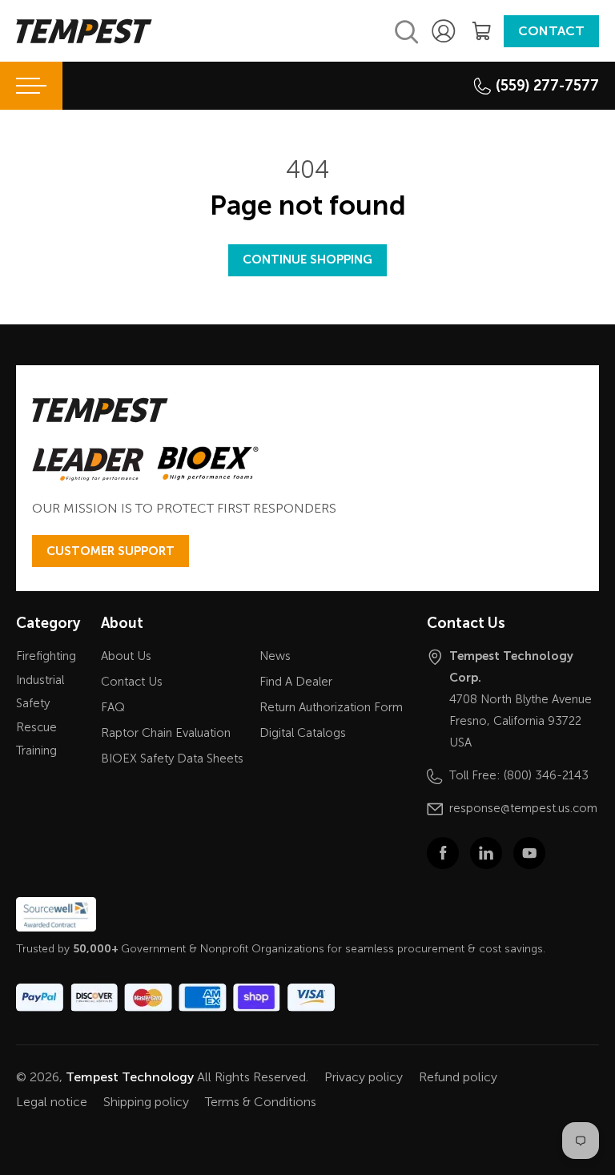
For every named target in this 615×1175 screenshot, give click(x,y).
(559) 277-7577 (547, 85)
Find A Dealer (295, 681)
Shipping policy (146, 1101)
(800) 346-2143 (546, 775)
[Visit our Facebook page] (443, 853)
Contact (551, 30)
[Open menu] (31, 86)
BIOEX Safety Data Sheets (172, 758)
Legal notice (51, 1101)
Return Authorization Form (331, 707)
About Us (126, 656)
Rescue (36, 727)
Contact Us (132, 681)
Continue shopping (307, 259)
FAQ (113, 707)
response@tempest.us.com (523, 808)
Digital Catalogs (302, 733)
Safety (33, 703)
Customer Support (110, 551)
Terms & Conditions (260, 1101)
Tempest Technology (130, 1076)
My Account (445, 31)
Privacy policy (363, 1076)
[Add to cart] (481, 31)
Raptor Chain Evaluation (166, 733)
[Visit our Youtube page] (529, 853)
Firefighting (46, 656)
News (275, 656)
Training (36, 750)
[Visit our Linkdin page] (486, 853)
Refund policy (458, 1076)
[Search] (407, 32)
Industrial (40, 680)
